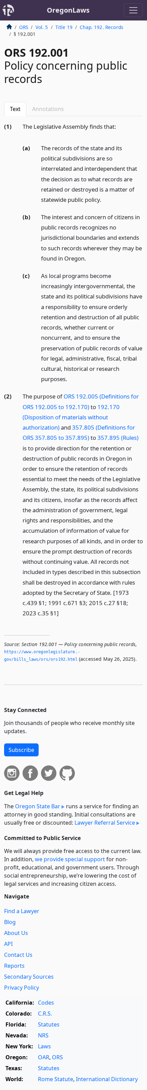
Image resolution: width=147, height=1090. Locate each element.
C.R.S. (45, 1013)
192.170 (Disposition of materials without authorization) (71, 417)
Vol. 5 (42, 27)
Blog (10, 922)
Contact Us (18, 955)
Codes (46, 1002)
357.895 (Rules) (117, 438)
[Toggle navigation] (133, 10)
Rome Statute (55, 1079)
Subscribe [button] (21, 750)
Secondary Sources (29, 976)
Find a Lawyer (21, 911)
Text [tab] (15, 109)
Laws (44, 1046)
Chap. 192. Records (101, 27)
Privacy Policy (21, 987)
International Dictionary (107, 1079)
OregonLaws (68, 10)
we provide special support (70, 859)
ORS (23, 27)
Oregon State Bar (37, 806)
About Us (16, 933)
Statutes (48, 1024)
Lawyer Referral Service (105, 822)
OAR (43, 1057)
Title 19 (63, 27)
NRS (43, 1035)
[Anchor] (120, 126)
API (8, 944)
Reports (14, 965)
